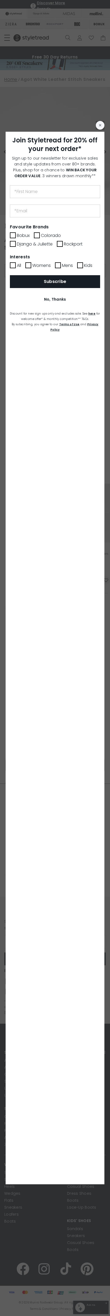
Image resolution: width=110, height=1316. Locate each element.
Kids (88, 265)
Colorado (51, 235)
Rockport (73, 244)
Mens (67, 265)
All (19, 265)
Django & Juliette (35, 244)
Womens (41, 265)
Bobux (23, 235)
